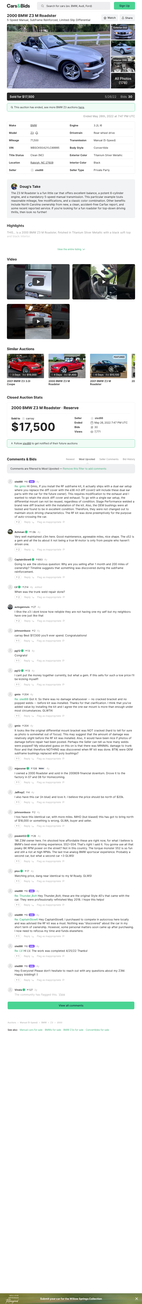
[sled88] (32, 170)
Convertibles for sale (97, 1029)
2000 (59, 1022)
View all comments (71, 1005)
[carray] (23, 418)
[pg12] (10, 650)
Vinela (18, 989)
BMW (33, 125)
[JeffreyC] (10, 792)
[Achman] (10, 531)
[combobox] (73, 6)
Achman (19, 531)
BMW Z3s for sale (73, 1029)
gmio (18, 694)
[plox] (10, 871)
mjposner (20, 768)
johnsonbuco (22, 630)
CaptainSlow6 (23, 559)
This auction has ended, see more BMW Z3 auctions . (49, 107)
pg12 (17, 650)
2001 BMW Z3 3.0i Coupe (18, 383)
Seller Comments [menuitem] (108, 459)
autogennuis (22, 606)
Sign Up (124, 5)
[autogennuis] (10, 607)
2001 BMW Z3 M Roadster (100, 383)
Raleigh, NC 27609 (41, 162)
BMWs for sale (53, 1029)
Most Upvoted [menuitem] (87, 459)
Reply (27, 521)
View (62, 994)
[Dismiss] (136, 1298)
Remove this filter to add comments (84, 468)
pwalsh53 (20, 835)
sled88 (39, 170)
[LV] (10, 587)
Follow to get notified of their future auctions (46, 443)
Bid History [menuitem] (129, 459)
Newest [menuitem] (70, 459)
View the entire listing (69, 249)
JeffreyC (20, 792)
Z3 (32, 132)
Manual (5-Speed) (29, 1022)
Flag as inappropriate (49, 521)
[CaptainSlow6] (10, 559)
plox (17, 871)
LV (16, 587)
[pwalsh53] (10, 835)
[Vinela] (10, 989)
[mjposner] (10, 768)
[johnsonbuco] (10, 630)
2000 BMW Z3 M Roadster (59, 383)
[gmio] (10, 694)
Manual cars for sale (31, 1029)
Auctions (12, 1022)
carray (30, 418)
